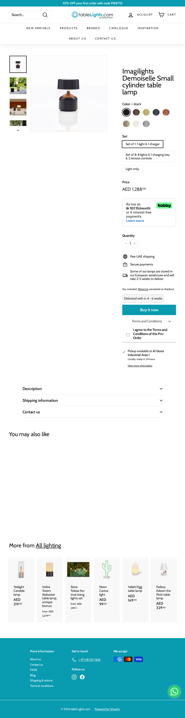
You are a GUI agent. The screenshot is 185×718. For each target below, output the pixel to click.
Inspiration (148, 28)
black (126, 112)
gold (146, 112)
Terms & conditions (41, 686)
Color (131, 104)
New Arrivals (38, 28)
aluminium (146, 124)
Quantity (128, 236)
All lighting (48, 545)
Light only (132, 169)
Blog (32, 675)
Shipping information (40, 400)
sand (126, 124)
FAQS (33, 670)
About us (35, 659)
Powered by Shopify (107, 709)
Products (69, 28)
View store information (140, 365)
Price (126, 182)
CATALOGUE (119, 28)
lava (156, 112)
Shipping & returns (41, 680)
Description (32, 388)
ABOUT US (77, 38)
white (136, 124)
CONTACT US (105, 38)
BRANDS (93, 28)
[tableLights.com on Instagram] (74, 677)
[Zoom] (69, 94)
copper (166, 112)
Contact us (31, 412)
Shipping (143, 289)
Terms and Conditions (147, 321)
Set (124, 136)
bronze (136, 112)
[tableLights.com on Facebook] (82, 677)
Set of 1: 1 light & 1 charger (143, 144)
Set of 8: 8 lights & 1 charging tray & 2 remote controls (148, 156)
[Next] (18, 129)
